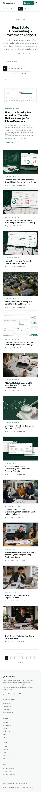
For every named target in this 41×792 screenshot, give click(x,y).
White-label (6, 758)
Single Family (7, 709)
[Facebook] (12, 693)
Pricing (5, 728)
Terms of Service (8, 768)
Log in (4, 734)
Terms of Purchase (9, 774)
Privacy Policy (7, 771)
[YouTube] (19, 693)
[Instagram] (8, 693)
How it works (7, 725)
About (6, 9)
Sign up (5, 737)
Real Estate (25, 74)
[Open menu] (36, 3)
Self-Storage (7, 706)
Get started (28, 3)
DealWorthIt (8, 79)
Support (28, 9)
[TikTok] (15, 693)
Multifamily (6, 704)
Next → (20, 662)
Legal (35, 9)
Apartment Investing (15, 68)
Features (6, 722)
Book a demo (7, 731)
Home (17, 19)
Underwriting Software (11, 74)
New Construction (8, 712)
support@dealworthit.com (11, 787)
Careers (13, 9)
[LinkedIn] (4, 693)
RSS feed (31, 53)
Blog (20, 9)
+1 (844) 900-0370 (27, 787)
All (4, 68)
